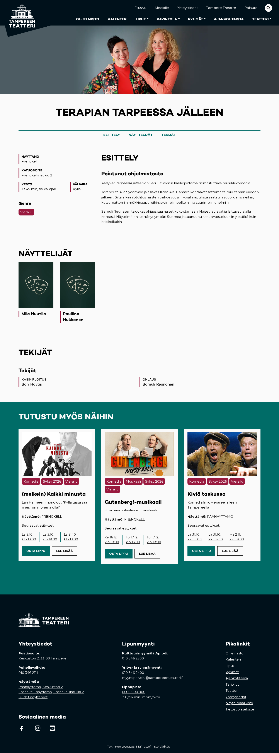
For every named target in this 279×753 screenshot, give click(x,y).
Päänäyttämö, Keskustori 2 (41, 687)
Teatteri (260, 19)
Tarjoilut (232, 684)
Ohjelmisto (87, 19)
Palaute (251, 8)
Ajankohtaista (229, 19)
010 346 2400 (133, 673)
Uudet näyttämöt (33, 697)
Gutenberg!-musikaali (133, 502)
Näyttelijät (141, 135)
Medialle (162, 8)
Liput (141, 19)
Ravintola (167, 19)
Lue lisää (64, 551)
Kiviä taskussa (206, 494)
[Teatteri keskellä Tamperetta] (19, 12)
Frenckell (29, 161)
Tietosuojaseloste (240, 709)
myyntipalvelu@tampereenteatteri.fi (152, 678)
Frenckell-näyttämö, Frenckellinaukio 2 (51, 692)
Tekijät (168, 135)
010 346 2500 (133, 658)
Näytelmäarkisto (239, 703)
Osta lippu (38, 551)
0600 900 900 (133, 692)
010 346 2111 (28, 673)
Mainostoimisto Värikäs (154, 746)
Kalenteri (118, 19)
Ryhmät (195, 19)
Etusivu (140, 8)
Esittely (111, 135)
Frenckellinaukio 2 (37, 175)
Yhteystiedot (187, 8)
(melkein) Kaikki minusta (54, 494)
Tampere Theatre (221, 8)
